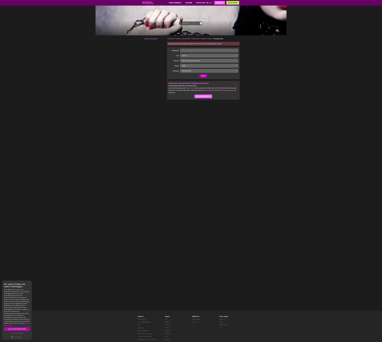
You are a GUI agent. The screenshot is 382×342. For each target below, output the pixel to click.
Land (177, 55)
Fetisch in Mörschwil (150, 39)
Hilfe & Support (142, 319)
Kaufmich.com (223, 325)
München (167, 325)
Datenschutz (148, 336)
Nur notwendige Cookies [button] (17, 333)
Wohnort (176, 60)
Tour (139, 322)
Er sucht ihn (195, 322)
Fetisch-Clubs (190, 88)
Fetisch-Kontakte (209, 90)
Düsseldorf (168, 330)
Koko (220, 328)
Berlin (166, 319)
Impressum (141, 328)
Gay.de (221, 322)
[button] (17, 337)
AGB (139, 325)
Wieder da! (219, 3)
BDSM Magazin (147, 322)
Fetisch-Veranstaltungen (226, 90)
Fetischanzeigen (196, 319)
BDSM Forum (195, 316)
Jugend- (140, 336)
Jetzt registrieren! (203, 96)
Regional (167, 316)
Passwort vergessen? (143, 330)
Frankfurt (167, 328)
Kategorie (176, 71)
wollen (150, 333)
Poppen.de (222, 319)
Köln (166, 336)
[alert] (17, 310)
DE (210, 3)
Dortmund (167, 333)
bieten (144, 333)
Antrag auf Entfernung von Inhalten (147, 339)
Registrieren (233, 3)
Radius (177, 66)
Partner (221, 316)
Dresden (167, 339)
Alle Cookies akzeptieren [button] (17, 329)
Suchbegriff (175, 50)
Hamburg (167, 322)
